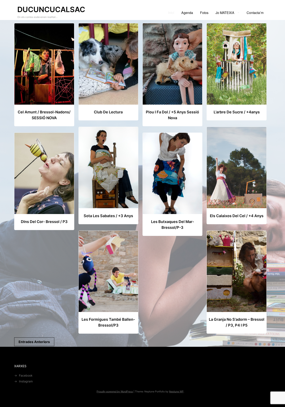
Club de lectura (108, 112)
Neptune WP (176, 391)
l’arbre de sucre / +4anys (237, 112)
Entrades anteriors (34, 342)
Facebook (26, 375)
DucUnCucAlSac (51, 9)
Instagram (26, 381)
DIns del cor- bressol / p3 (44, 221)
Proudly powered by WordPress (115, 391)
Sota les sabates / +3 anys (108, 216)
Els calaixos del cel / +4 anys (237, 216)
